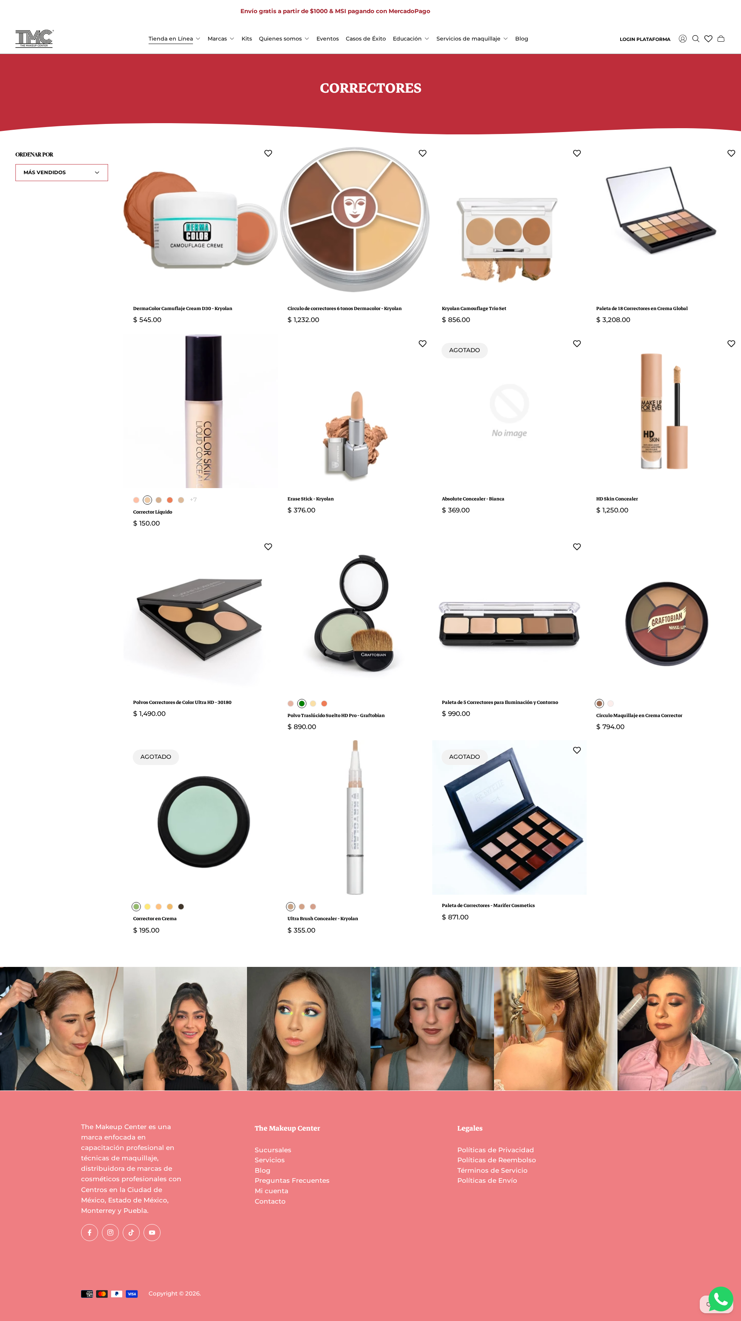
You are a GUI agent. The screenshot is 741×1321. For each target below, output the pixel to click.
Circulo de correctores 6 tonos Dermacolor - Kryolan (345, 308)
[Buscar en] (695, 38)
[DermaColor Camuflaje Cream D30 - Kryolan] (201, 220)
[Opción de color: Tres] (313, 906)
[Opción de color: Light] (610, 703)
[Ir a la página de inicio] (34, 39)
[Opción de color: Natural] (169, 906)
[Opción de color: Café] (181, 906)
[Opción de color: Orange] (169, 500)
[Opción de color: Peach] (136, 500)
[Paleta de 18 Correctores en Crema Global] (664, 220)
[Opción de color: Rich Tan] (158, 500)
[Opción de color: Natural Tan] (181, 500)
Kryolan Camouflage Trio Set (474, 308)
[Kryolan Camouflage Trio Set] (509, 220)
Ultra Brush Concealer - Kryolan (323, 918)
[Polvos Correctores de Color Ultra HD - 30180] (201, 614)
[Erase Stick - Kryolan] (355, 411)
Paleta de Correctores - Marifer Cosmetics (488, 905)
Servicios (270, 1160)
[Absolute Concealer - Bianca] (509, 411)
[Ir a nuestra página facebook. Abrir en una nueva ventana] (448, 11)
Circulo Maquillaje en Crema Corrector (639, 715)
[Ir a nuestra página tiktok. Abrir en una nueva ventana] (473, 11)
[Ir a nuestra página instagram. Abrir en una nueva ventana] (460, 11)
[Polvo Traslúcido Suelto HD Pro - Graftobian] (355, 614)
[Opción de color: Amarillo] (147, 906)
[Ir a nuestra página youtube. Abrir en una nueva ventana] (485, 11)
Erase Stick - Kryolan (311, 499)
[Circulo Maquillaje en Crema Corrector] (664, 614)
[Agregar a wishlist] (268, 153)
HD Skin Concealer (617, 499)
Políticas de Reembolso (496, 1160)
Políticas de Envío (487, 1180)
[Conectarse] (682, 38)
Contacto (270, 1201)
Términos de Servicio (492, 1170)
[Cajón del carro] (720, 38)
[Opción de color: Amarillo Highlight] (313, 703)
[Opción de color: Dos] (301, 906)
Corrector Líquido (152, 512)
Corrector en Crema (155, 918)
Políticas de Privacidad (495, 1150)
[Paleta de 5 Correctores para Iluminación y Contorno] (509, 614)
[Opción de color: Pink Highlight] (290, 703)
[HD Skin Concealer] (664, 411)
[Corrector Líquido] (201, 411)
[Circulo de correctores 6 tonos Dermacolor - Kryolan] (355, 220)
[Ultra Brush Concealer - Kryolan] (355, 817)
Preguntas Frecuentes (292, 1180)
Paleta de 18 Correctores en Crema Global (642, 308)
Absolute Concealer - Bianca (473, 499)
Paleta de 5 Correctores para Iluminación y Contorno (500, 702)
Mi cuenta (271, 1191)
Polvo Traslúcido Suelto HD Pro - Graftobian (336, 715)
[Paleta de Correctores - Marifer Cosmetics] (509, 817)
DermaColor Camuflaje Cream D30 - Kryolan (182, 308)
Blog (263, 1170)
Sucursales (273, 1150)
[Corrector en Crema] (201, 817)
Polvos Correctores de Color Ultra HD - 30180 (182, 702)
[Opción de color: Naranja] (158, 906)
